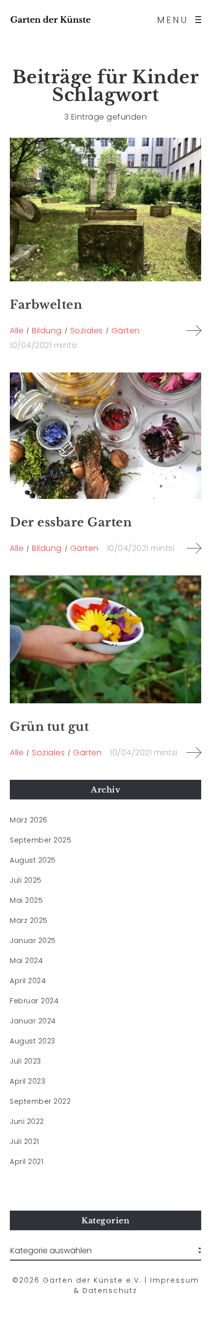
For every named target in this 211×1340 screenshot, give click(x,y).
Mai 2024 (26, 961)
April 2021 (26, 1161)
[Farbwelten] (105, 209)
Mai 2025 (26, 900)
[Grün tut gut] (105, 639)
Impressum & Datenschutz (136, 1285)
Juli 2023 (25, 1061)
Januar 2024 (33, 1021)
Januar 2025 (33, 940)
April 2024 (28, 981)
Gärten (125, 330)
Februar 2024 (34, 1001)
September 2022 (40, 1101)
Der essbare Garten (71, 522)
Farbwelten (46, 305)
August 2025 (33, 860)
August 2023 (32, 1041)
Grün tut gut (49, 727)
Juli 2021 (24, 1141)
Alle (17, 330)
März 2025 (29, 920)
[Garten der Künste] (50, 19)
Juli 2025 (26, 880)
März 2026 (29, 820)
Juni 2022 (27, 1121)
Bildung (47, 330)
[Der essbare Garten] (105, 435)
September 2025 (40, 840)
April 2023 (27, 1081)
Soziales (86, 330)
